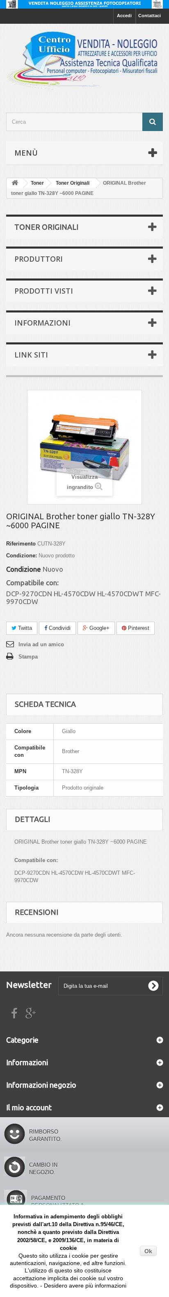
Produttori (38, 259)
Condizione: (21, 555)
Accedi (124, 15)
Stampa (28, 657)
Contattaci (149, 15)
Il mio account (29, 1107)
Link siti (31, 355)
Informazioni (42, 323)
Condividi (59, 628)
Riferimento (21, 544)
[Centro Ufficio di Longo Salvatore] (84, 61)
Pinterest (137, 628)
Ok (148, 1251)
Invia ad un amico (41, 644)
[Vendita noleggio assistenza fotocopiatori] (84, 4)
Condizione (23, 569)
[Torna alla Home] (15, 183)
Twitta (24, 628)
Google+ (99, 628)
